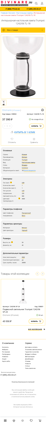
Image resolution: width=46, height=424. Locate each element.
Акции (4, 359)
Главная (4, 13)
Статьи (27, 366)
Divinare (6, 110)
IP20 (23, 257)
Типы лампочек (30, 368)
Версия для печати (42, 110)
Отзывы (27, 361)
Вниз (23, 216)
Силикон (25, 168)
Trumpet (24, 160)
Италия (16, 110)
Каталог (12, 13)
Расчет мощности (30, 170)
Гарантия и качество (32, 352)
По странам (6, 352)
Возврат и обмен (30, 354)
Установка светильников (33, 349)
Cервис (28, 343)
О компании (8, 343)
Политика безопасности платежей (23, 382)
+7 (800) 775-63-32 (12, 9)
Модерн (24, 165)
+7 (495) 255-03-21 (33, 9)
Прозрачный (26, 213)
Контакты (5, 347)
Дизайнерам (29, 359)
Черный (24, 230)
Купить (34, 126)
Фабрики (5, 349)
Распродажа (6, 354)
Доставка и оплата (31, 347)
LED (23, 183)
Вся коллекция (35, 329)
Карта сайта (6, 361)
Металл (24, 228)
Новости (28, 364)
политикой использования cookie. (23, 397)
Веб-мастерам (30, 356)
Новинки (5, 356)
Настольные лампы (24, 13)
